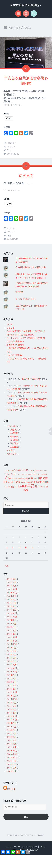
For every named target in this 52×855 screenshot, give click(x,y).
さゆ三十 (10, 328)
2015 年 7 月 (11, 620)
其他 (26, 478)
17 (13, 548)
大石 (5, 487)
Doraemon (44, 471)
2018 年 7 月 (11, 596)
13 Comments (13, 154)
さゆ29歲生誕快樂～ (15, 341)
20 (32, 548)
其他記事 (14, 429)
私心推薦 (14, 440)
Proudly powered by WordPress (21, 846)
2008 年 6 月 (11, 771)
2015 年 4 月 (11, 627)
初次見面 (26, 175)
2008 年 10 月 (12, 757)
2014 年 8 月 (11, 651)
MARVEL (34, 474)
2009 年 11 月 (12, 716)
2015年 (24, 470)
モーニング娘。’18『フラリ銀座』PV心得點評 (26, 338)
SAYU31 (10, 324)
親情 (46, 487)
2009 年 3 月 (11, 740)
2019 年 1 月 (11, 586)
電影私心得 (11, 453)
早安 (9, 150)
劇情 (40, 478)
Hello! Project (12, 426)
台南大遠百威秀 (26, 482)
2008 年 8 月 (11, 764)
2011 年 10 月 (12, 699)
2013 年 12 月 (12, 668)
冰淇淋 (35, 479)
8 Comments (12, 239)
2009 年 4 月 (11, 737)
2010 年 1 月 (11, 713)
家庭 (12, 487)
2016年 (31, 471)
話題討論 (14, 443)
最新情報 (14, 436)
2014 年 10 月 (12, 644)
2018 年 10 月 (12, 592)
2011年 (7, 471)
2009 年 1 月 (11, 747)
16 (7, 548)
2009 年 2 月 (11, 744)
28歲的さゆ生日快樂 (15, 345)
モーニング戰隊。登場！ (25, 299)
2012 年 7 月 (11, 695)
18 (19, 548)
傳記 (22, 479)
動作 (45, 478)
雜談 (9, 235)
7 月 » (7, 565)
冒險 (30, 478)
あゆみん (45, 474)
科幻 (37, 486)
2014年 (17, 470)
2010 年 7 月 (11, 706)
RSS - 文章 (11, 789)
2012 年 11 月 (12, 692)
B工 (34, 470)
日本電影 (22, 486)
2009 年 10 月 (12, 720)
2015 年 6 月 (11, 623)
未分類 (9, 450)
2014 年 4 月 (11, 661)
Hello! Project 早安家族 (32, 835)
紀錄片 (42, 487)
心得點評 (14, 433)
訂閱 (26, 817)
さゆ (8, 478)
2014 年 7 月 (11, 654)
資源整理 (14, 447)
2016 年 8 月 (11, 603)
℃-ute (40, 474)
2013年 (12, 471)
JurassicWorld (21, 474)
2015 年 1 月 (11, 634)
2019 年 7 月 (11, 582)
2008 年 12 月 (12, 750)
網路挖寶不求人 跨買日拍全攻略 (20, 334)
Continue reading (13, 105)
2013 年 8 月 (11, 678)
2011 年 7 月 (11, 702)
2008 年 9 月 (11, 761)
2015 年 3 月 (11, 630)
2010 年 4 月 (11, 709)
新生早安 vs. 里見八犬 (31, 379)
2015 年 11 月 (12, 613)
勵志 (9, 482)
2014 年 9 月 (11, 647)
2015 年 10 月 (12, 616)
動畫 (5, 482)
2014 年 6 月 (11, 658)
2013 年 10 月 (12, 671)
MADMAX (28, 474)
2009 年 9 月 (11, 723)
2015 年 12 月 (12, 610)
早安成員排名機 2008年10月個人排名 (30, 267)
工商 (15, 487)
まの (19, 479)
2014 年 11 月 (12, 641)
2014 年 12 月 (12, 637)
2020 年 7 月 (11, 579)
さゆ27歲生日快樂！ (15, 355)
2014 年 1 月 (11, 665)
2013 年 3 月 (11, 685)
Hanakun (11, 147)
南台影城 (16, 482)
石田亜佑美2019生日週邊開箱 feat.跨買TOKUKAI (26, 331)
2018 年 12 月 (12, 589)
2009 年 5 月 (11, 733)
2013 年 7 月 (11, 682)
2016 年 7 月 (11, 606)
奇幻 (9, 487)
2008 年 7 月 (11, 768)
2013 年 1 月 (11, 689)
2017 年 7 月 (11, 599)
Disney (38, 470)
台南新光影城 (38, 482)
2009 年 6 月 (11, 730)
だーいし (15, 479)
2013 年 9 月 (11, 675)
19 (26, 548)
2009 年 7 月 (11, 726)
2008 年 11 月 (12, 754)
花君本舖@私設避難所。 (26, 5)
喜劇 (47, 482)
